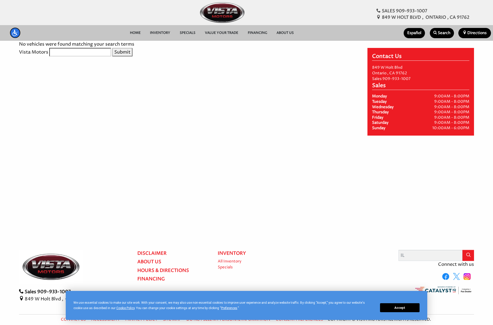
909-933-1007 (396, 79)
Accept (399, 308)
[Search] (468, 255)
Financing (151, 279)
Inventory (232, 253)
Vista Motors (33, 52)
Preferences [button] (229, 308)
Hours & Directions (163, 270)
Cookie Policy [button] (125, 308)
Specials (225, 267)
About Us (149, 262)
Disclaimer (152, 253)
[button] (15, 33)
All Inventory (229, 261)
